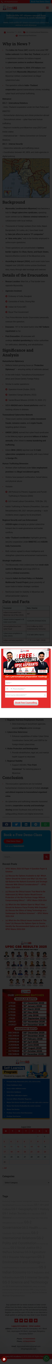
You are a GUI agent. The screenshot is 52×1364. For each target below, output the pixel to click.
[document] (26, 682)
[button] (49, 650)
